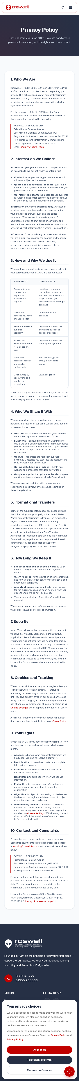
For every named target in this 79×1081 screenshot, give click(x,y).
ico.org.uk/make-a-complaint (40, 901)
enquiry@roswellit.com (32, 147)
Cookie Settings (19, 707)
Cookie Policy (59, 721)
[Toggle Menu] (70, 7)
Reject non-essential (39, 1059)
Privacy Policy (15, 1039)
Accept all (39, 1049)
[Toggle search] (63, 7)
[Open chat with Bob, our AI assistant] (69, 1071)
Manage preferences (39, 1070)
